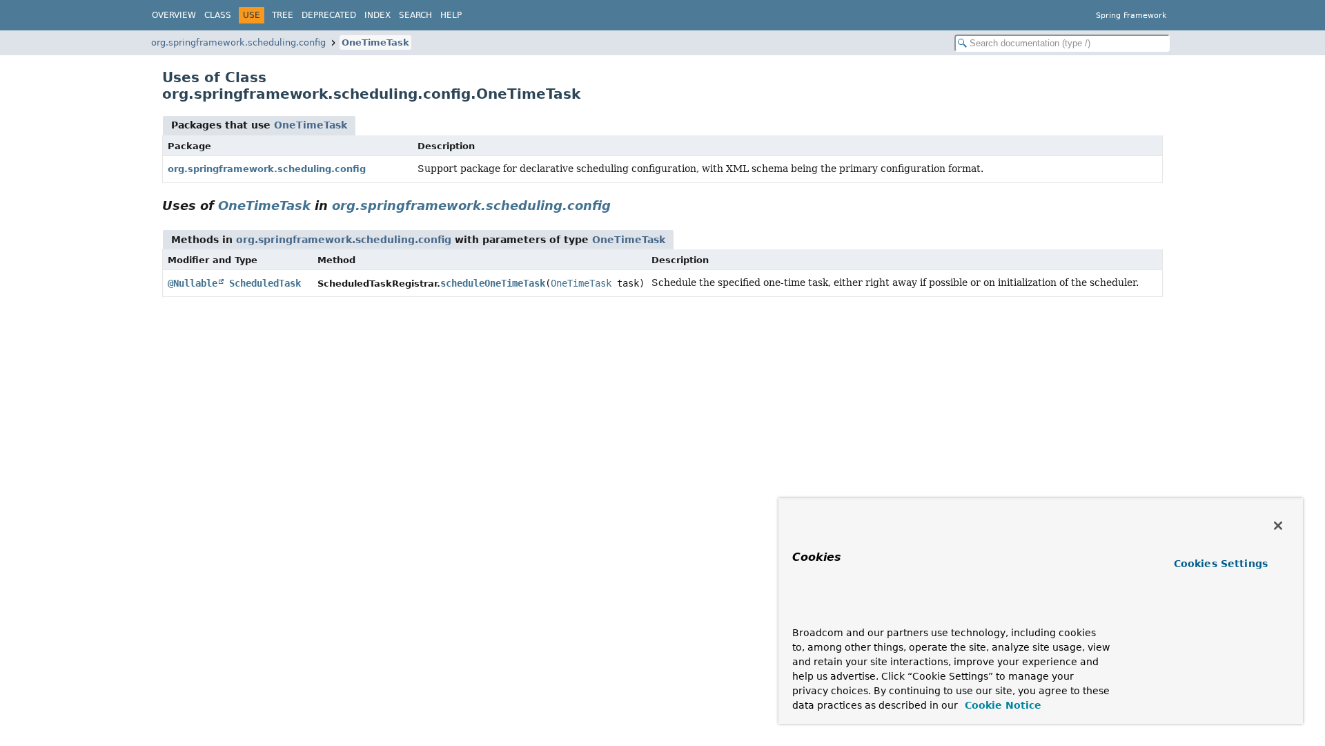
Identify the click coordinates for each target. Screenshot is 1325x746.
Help (451, 15)
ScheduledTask (265, 283)
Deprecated (329, 15)
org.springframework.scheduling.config (238, 42)
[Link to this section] (620, 205)
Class (217, 15)
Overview (174, 15)
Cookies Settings (1221, 563)
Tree (282, 15)
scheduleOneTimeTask (492, 283)
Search (415, 15)
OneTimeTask (375, 42)
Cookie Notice (1001, 705)
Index (377, 15)
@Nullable (192, 283)
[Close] (1278, 525)
